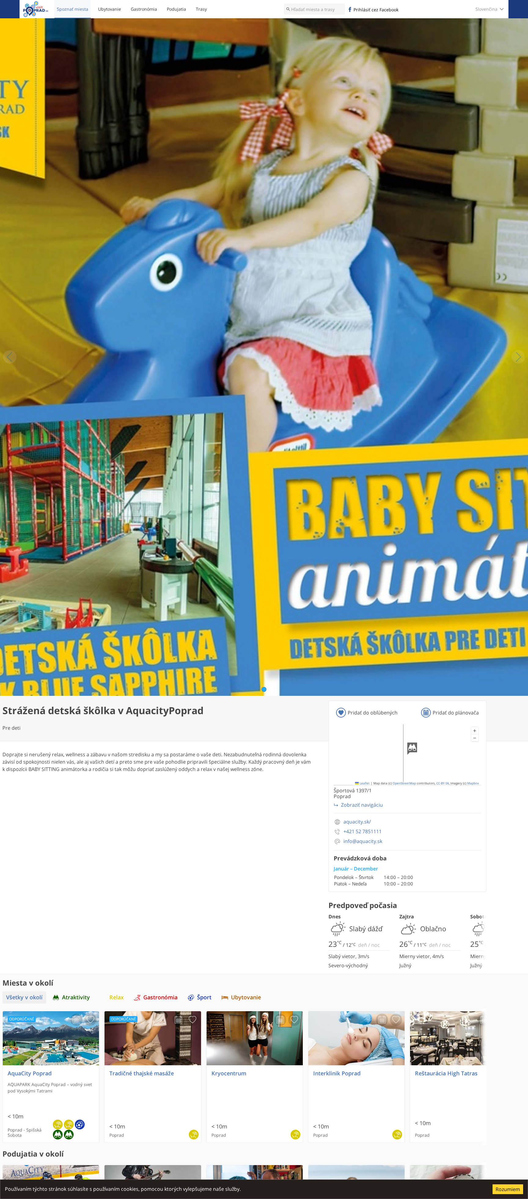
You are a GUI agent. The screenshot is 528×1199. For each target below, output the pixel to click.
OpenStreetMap (404, 783)
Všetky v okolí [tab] (24, 997)
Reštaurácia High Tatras (446, 1073)
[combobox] (314, 9)
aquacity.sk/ (357, 822)
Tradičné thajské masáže (141, 1073)
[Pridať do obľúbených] (90, 1020)
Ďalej (518, 357)
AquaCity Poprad (30, 1073)
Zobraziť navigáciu (362, 804)
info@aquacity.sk (362, 841)
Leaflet (364, 783)
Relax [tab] (116, 997)
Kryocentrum (228, 1073)
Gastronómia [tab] (160, 997)
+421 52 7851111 (362, 831)
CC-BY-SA (442, 783)
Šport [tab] (204, 997)
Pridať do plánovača (456, 712)
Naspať (9, 357)
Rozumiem (508, 1189)
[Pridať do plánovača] (76, 1020)
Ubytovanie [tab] (246, 997)
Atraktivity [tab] (76, 997)
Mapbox (473, 783)
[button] (475, 730)
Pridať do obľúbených (373, 712)
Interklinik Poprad (337, 1073)
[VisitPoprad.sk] (35, 9)
